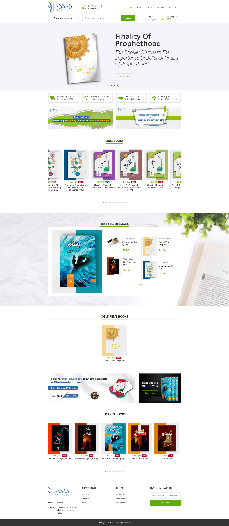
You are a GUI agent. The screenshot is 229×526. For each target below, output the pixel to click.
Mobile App (86, 494)
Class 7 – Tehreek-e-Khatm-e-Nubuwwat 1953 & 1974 (115, 187)
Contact (174, 7)
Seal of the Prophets (164, 243)
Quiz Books (163, 263)
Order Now (150, 393)
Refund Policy (121, 502)
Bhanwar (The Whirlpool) (88, 458)
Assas (114, 522)
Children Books (165, 239)
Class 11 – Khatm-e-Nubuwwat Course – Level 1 (88, 187)
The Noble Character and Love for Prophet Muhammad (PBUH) (61, 187)
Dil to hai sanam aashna (168, 458)
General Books (128, 239)
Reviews (161, 7)
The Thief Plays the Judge (61, 458)
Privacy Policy (121, 498)
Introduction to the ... (166, 267)
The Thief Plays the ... (130, 263)
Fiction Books (128, 259)
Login (150, 16)
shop (150, 7)
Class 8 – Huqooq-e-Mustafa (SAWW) (141, 186)
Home (129, 7)
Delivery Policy (122, 494)
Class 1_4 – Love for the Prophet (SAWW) (168, 186)
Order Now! (125, 71)
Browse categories (64, 18)
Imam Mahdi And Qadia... (130, 243)
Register (153, 19)
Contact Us (86, 502)
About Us (85, 498)
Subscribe (165, 502)
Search (128, 18)
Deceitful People (115, 458)
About (140, 7)
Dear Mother (141, 458)
